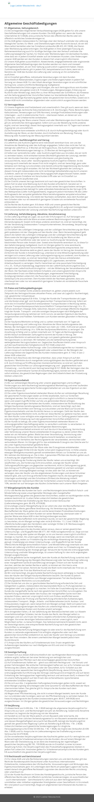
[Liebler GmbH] (24, 5)
